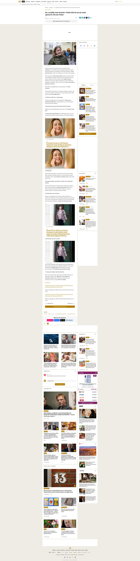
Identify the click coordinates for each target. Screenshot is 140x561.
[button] (76, 18)
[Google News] (94, 45)
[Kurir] (50, 552)
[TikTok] (87, 45)
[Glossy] (66, 552)
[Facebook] (81, 45)
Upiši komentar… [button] (50, 380)
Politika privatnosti (74, 554)
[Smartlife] (75, 552)
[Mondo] (54, 552)
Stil (45, 17)
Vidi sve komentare (60, 384)
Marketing (62, 554)
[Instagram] (84, 45)
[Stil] (19, 1)
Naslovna (46, 7)
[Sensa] (79, 552)
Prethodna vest (50, 303)
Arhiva (69, 554)
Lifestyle (51, 7)
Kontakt (66, 554)
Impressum (58, 554)
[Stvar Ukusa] (89, 552)
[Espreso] (59, 552)
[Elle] (63, 552)
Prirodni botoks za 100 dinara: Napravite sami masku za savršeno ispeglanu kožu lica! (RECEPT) (58, 145)
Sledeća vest (70, 303)
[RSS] (91, 45)
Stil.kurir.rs (47, 282)
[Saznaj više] (95, 406)
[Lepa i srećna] (70, 552)
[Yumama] (84, 552)
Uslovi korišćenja (81, 554)
